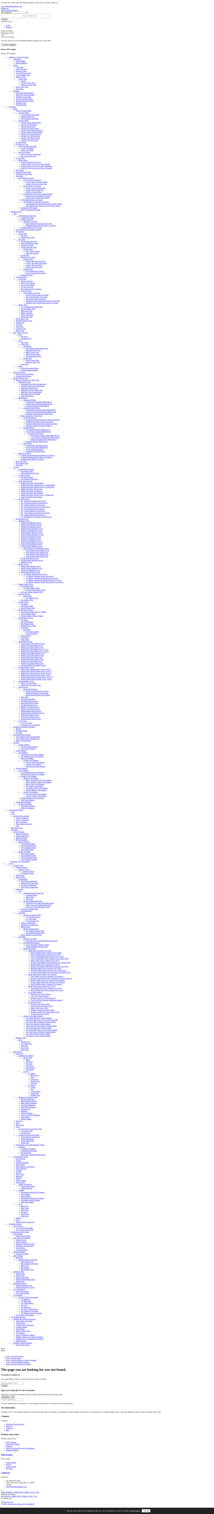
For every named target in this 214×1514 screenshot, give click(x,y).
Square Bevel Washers (23, 802)
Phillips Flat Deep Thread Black (32, 483)
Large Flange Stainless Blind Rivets (38, 432)
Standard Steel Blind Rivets (35, 451)
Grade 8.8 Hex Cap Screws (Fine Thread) (35, 164)
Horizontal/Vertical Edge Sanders (32, 1198)
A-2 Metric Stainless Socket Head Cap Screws (42, 578)
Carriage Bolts (22, 113)
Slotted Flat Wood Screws (30, 715)
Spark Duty (35, 1093)
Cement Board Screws (25, 469)
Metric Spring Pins (32, 360)
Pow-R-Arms (30, 1068)
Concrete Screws (23, 475)
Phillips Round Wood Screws (31, 711)
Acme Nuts (20, 232)
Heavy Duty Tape (22, 87)
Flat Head (24, 604)
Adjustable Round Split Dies (32, 893)
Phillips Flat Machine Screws (31, 523)
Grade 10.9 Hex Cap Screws (31, 162)
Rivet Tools (20, 1125)
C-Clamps (30, 1073)
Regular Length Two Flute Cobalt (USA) (45, 1012)
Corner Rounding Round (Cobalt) (37, 945)
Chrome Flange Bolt (28, 127)
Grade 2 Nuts (27, 259)
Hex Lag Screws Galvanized (31, 154)
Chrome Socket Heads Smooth (31, 132)
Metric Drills (25, 927)
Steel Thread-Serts (27, 396)
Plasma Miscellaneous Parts (25, 1279)
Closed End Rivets (28, 418)
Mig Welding (17, 1256)
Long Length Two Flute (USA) (42, 1006)
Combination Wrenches (29, 1151)
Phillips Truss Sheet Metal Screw (32, 655)
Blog (7, 1430)
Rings (19, 366)
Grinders (19, 1171)
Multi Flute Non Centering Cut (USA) (40, 986)
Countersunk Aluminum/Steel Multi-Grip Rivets (37, 455)
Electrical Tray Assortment (20, 861)
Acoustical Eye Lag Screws (30, 725)
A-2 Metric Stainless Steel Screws (34, 574)
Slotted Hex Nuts (27, 275)
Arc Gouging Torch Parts (25, 1230)
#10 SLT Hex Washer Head (35, 590)
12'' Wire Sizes (31, 919)
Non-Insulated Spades (28, 856)
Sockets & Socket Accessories (27, 1135)
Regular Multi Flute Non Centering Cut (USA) (47, 990)
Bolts (14, 109)
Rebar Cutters (20, 877)
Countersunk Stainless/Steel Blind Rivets (45, 436)
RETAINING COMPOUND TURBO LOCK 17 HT (19, 1496)
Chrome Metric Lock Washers (36, 790)
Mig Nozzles (25, 1268)
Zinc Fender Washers (28, 749)
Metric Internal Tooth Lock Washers (38, 782)
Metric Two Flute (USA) (39, 1008)
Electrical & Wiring (14, 810)
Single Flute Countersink (29, 883)
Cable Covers (20, 1323)
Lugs (12, 814)
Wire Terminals (17, 832)
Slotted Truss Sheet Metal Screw (32, 663)
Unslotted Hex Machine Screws (32, 547)
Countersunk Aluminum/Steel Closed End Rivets (43, 420)
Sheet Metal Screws (24, 642)
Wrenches (20, 1147)
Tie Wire (19, 733)
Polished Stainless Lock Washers (32, 798)
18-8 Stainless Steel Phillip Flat (37, 556)
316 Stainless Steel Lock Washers (32, 772)
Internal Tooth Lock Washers (36, 796)
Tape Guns (19, 89)
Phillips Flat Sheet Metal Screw (32, 646)
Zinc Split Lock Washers (34, 786)
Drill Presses (20, 1165)
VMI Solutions (11, 1442)
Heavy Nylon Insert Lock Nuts (36, 297)
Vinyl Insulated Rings (28, 848)
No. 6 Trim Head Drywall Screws (33, 509)
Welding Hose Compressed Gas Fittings (29, 1339)
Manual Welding (18, 1252)
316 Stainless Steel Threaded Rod (27, 739)
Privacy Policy (135, 1511)
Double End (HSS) (29, 939)
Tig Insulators (26, 1307)
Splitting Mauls (26, 1119)
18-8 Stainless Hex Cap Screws (32, 200)
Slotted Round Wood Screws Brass (38, 695)
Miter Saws (25, 1208)
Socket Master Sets (27, 1141)
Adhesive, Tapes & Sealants (17, 57)
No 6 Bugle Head (32, 598)
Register (9, 27)
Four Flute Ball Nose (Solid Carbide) (39, 1018)
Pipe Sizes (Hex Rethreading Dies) (38, 907)
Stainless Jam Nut (27, 220)
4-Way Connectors (22, 820)
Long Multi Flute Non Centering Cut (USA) (46, 988)
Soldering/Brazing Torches (25, 1287)
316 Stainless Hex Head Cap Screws (35, 202)
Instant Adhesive (21, 63)
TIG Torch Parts (18, 1289)
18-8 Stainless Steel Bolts (30, 119)
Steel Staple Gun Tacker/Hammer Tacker (30, 1145)
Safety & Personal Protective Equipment (20, 1448)
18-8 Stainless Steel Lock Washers (33, 774)
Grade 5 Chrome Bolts (33, 192)
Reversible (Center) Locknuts (31, 289)
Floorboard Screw (22, 519)
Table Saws (25, 1216)
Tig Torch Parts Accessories (27, 1297)
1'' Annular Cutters (27, 871)
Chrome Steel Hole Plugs (25, 374)
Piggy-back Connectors (24, 824)
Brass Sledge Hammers (29, 1103)
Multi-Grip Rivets (23, 453)
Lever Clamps (35, 1091)
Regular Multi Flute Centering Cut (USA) (45, 965)
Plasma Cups (20, 1276)
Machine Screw (16, 212)
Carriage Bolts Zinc (28, 117)
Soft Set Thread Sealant (24, 99)
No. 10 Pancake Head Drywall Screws (34, 503)
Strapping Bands (21, 731)
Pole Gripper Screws (24, 610)
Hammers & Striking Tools (27, 1097)
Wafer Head (25, 640)
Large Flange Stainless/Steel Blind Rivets (45, 438)
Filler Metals (17, 1234)
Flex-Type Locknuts (28, 283)
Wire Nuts (14, 830)
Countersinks (22, 879)
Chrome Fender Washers (29, 747)
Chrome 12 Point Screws (29, 140)
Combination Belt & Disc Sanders (33, 1192)
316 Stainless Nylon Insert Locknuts (28, 230)
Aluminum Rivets (28, 400)
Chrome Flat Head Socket (30, 129)
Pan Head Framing (32, 632)
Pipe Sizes (29, 899)
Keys (19, 335)
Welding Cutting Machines (21, 1343)
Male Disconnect (21, 840)
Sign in (8, 1464)
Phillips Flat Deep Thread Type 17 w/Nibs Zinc (37, 487)
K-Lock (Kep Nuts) (28, 285)
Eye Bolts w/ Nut (22, 144)
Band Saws (24, 1206)
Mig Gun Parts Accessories (26, 1260)
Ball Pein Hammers (27, 1099)
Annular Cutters (23, 869)
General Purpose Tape (23, 73)
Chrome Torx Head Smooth (30, 136)
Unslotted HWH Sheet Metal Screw (33, 665)
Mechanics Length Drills (29, 925)
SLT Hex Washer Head (30, 588)
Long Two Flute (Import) (40, 996)
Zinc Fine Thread (32, 253)
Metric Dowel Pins (32, 352)
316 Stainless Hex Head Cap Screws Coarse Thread (44, 204)
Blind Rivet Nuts (23, 382)
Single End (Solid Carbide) (32, 1016)
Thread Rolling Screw (25, 681)
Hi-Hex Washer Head (28, 614)
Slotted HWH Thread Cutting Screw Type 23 (37, 677)
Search (4, 1386)
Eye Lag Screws (26, 723)
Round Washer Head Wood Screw (32, 713)
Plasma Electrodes (22, 1278)
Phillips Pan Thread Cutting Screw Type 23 (36, 671)
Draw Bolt (24, 697)
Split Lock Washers (27, 800)
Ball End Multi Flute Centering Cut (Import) (46, 984)
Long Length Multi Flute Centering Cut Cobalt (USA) (50, 959)
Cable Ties (19, 1054)
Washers (15, 743)
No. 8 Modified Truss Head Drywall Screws (36, 517)
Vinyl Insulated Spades (29, 860)
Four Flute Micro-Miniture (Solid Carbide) (41, 1022)
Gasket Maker (21, 61)
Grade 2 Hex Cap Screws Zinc (36, 184)
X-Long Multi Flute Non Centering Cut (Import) (48, 982)
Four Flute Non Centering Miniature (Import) (42, 941)
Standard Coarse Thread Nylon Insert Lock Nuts (43, 301)
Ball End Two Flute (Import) (41, 994)
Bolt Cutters (20, 875)
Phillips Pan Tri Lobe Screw (31, 685)
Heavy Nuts (20, 331)
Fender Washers (23, 745)
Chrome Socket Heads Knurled (31, 130)
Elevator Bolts (21, 142)
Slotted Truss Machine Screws (31, 545)
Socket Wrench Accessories (30, 1137)
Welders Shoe (35, 1095)
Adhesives (16, 59)
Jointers (18, 1173)
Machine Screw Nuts (28, 257)
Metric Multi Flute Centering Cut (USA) (45, 961)
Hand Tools (16, 1052)
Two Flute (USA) (33, 1002)
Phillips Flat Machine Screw (31, 566)
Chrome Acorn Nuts (28, 237)
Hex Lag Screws (23, 152)
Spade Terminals (23, 852)
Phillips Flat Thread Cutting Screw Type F (36, 669)
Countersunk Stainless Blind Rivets (38, 430)
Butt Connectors (21, 822)
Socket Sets (25, 1143)
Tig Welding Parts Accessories (31, 1313)
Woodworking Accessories (25, 1222)
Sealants (15, 91)
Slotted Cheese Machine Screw (31, 568)
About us (9, 1426)
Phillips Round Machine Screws (32, 529)
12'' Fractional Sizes (33, 917)
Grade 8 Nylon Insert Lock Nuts (37, 295)
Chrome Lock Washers (29, 776)
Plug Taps (24, 1046)
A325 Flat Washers (27, 808)
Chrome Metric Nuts (28, 309)
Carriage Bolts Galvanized (30, 115)
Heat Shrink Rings (27, 850)
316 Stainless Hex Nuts (29, 241)
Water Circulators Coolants (25, 1335)
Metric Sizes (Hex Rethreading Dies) (39, 905)
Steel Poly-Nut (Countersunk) (31, 392)
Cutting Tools (17, 865)
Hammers (24, 1111)
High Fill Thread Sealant (24, 93)
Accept (146, 1511)
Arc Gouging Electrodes (24, 1228)
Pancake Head (26, 636)
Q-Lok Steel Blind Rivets (35, 449)
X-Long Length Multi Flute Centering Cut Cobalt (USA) (51, 972)
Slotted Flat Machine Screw (30, 570)
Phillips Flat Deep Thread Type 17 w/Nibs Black (38, 485)
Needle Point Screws (24, 584)
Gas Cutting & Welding (20, 1238)
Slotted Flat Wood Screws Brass (37, 693)
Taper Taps (24, 1050)
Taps (17, 826)
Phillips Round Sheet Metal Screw (33, 653)
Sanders (20, 1190)
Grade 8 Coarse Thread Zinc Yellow (38, 196)
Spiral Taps (25, 1048)
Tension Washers (21, 768)
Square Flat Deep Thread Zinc (31, 497)
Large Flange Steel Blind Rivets (37, 447)
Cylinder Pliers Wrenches (25, 1325)
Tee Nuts (19, 325)
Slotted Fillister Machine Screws (32, 535)
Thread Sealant (21, 105)
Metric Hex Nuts (26, 317)
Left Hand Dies (26, 911)
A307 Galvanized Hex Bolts (30, 210)
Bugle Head (26, 596)
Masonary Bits (21, 1038)
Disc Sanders (25, 1194)
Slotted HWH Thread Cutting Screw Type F (36, 679)
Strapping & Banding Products (23, 727)
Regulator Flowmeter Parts (25, 1244)
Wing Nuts (19, 327)
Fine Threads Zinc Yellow (35, 271)
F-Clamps (30, 1085)
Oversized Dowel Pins (33, 356)
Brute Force (35, 1075)
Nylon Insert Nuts (22, 319)
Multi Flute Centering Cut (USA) (39, 951)
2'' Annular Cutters (27, 873)
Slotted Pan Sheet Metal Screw (31, 661)
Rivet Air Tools (21, 461)
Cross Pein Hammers (28, 1105)
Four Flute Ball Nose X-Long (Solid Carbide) (42, 1020)
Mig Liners (25, 1266)
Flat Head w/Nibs (27, 471)
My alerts (9, 1468)
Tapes (14, 65)
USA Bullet (30, 1069)
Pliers (18, 1123)
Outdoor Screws (23, 594)
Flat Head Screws (27, 477)
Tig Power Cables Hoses (29, 1309)
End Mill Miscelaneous (30, 943)
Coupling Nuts (21, 329)
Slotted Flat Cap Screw (24, 174)
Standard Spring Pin (33, 362)
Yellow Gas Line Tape (28, 85)
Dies (19, 891)
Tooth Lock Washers (29, 792)
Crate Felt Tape (21, 69)
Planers (18, 1178)
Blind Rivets (21, 398)
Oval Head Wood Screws (29, 703)
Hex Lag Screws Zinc (28, 156)
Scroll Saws (25, 1214)
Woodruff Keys (26, 338)
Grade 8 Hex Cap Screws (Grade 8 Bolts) (37, 194)
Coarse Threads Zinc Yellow (36, 273)
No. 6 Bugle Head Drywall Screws (33, 505)
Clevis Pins (25, 342)
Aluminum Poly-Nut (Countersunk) (33, 384)
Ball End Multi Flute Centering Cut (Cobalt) (46, 953)
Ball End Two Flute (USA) (40, 1004)
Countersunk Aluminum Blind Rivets (39, 402)
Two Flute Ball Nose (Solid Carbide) (39, 1028)
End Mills (21, 937)
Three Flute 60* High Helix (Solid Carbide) (41, 1026)
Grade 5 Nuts (27, 249)
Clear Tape (19, 67)
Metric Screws (22, 564)
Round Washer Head (28, 608)
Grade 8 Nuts (27, 269)
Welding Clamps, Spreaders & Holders (29, 1337)
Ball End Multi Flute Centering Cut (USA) (46, 955)
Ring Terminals (22, 842)
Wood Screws (22, 687)
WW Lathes (20, 1174)
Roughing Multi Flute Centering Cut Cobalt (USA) (49, 970)
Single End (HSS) (28, 949)
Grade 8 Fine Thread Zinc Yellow (37, 198)
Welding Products (14, 1224)
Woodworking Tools (19, 1157)
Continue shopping (8, 45)
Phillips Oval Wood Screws (30, 709)
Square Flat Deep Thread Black (32, 493)
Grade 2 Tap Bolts (27, 148)
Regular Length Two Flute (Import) (43, 998)
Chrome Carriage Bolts (29, 125)
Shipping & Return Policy (15, 1424)
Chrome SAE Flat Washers (35, 762)
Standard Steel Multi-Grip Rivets (32, 459)
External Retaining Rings (29, 368)
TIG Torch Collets (22, 1291)
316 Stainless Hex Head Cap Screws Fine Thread (43, 206)
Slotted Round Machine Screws (32, 543)
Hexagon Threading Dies (29, 909)
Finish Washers (21, 751)
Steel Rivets (26, 443)
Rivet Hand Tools (22, 463)
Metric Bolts (21, 160)
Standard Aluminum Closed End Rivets (39, 422)
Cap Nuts (24, 235)
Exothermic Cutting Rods (20, 1232)
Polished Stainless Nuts (24, 321)
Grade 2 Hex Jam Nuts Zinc (35, 261)
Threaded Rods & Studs (20, 735)
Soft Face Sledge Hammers (30, 1115)
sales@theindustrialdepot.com (11, 6)
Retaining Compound (23, 97)
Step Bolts (19, 176)
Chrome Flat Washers (30, 760)
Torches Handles (21, 1250)
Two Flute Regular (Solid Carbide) (38, 1034)
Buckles (18, 729)
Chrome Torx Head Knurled (30, 134)
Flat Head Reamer (27, 622)
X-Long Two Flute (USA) (40, 1014)
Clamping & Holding (24, 1056)
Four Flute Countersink (29, 881)
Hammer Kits (25, 1109)
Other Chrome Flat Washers (35, 766)
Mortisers (19, 1176)
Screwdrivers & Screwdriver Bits (29, 1129)
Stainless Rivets (27, 428)
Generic (23, 81)
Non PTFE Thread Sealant (25, 95)
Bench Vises (26, 1058)
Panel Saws (25, 1210)
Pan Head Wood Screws (29, 705)
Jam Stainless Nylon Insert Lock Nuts (39, 224)
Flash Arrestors (21, 1240)
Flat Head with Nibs (28, 699)
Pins (19, 340)
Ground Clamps (21, 1327)
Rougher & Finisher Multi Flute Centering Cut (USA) (50, 966)
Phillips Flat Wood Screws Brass (37, 691)
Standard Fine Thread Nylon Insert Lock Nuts (42, 303)
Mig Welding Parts (27, 1270)
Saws (17, 1127)
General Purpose (31, 634)
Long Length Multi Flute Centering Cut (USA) (47, 957)
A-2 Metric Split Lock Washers (37, 788)
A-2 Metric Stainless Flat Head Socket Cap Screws (43, 580)
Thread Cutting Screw (25, 667)
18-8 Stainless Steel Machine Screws (35, 548)
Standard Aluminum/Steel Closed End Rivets (41, 424)
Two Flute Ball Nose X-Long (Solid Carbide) (42, 1030)
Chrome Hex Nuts (27, 245)
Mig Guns (19, 1258)
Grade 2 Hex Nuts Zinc (34, 267)
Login (8, 25)
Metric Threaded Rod (23, 741)
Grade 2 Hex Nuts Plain (34, 265)
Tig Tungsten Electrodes (29, 1311)
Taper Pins (24, 364)
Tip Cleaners (20, 1333)
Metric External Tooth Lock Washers (39, 780)
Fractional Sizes (31, 895)
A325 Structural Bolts (23, 111)
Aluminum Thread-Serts (29, 388)
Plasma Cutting (17, 1272)
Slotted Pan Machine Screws (31, 539)
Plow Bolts (20, 170)
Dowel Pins (26, 346)
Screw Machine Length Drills (31, 935)
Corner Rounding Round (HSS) (37, 947)
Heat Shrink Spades (28, 854)
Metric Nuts (21, 305)
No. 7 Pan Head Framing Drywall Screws (35, 513)
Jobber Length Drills (28, 923)
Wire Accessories (17, 828)
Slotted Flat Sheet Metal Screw (32, 657)
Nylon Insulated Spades (29, 858)
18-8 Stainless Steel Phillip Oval (37, 554)
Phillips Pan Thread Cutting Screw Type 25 (36, 673)
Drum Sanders (26, 1196)
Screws (15, 467)
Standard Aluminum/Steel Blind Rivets (39, 414)
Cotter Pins (25, 344)
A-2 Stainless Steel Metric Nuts (32, 307)
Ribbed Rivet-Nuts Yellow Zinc (32, 390)
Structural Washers (24, 804)
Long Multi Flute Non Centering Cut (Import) (47, 976)
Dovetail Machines (22, 1163)
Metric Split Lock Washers (35, 784)
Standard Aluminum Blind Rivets (37, 406)
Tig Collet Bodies (27, 1303)
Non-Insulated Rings (28, 844)
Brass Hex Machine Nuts (29, 243)
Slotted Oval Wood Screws (30, 717)
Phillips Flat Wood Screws (30, 707)
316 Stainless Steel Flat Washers (32, 756)
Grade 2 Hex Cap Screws (31, 180)
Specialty (34, 1083)
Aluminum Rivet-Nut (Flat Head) (32, 386)
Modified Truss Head (28, 626)
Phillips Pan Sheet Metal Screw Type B (34, 652)
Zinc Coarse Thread (33, 251)
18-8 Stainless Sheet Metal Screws (33, 644)
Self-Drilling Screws (24, 618)
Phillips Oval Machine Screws (31, 525)
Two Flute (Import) (34, 992)
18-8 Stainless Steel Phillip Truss (37, 550)
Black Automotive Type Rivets (31, 416)
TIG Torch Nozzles (22, 1293)
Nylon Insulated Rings (28, 846)
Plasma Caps (20, 1274)
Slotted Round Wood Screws (31, 719)
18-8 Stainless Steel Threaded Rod (28, 737)
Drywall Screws (23, 499)
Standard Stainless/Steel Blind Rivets (44, 440)
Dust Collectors (21, 1169)
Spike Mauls (25, 1117)
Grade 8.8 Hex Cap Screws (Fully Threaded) (36, 166)
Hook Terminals (21, 838)
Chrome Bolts (22, 121)
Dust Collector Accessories (25, 1167)
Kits (32, 1077)
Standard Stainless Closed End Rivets (39, 426)
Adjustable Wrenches (28, 1149)
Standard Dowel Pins (33, 350)
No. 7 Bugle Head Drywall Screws (33, 511)
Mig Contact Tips (27, 1262)
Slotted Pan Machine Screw (30, 572)
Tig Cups (24, 1305)
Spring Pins (26, 358)
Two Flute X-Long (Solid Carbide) (38, 1036)
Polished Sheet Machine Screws (32, 560)
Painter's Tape (21, 77)
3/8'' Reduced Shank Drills (35, 933)
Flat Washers (21, 753)
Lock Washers (22, 770)
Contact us (4, 8)
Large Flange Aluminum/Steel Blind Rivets (41, 412)
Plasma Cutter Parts (23, 1345)
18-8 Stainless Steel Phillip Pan (37, 552)
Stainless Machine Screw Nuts (31, 228)
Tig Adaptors (25, 1299)
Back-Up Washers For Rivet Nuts (27, 380)
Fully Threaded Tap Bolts (26, 146)
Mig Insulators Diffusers (29, 1264)
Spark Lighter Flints (23, 1331)
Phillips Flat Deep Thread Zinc (32, 489)
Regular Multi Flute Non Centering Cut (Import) (48, 980)
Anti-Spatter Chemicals (24, 1321)
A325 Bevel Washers (28, 806)
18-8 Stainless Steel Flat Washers (32, 755)
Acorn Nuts (21, 234)
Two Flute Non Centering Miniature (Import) (47, 1000)
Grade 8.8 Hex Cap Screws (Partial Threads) (36, 168)
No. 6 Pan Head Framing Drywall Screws (35, 507)
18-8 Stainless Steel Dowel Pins (37, 348)
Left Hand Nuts (21, 277)
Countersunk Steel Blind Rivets (37, 445)
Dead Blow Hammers (28, 1107)
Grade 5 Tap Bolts (27, 150)
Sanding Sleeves (26, 1188)
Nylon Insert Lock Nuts (30, 293)
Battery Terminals (22, 834)
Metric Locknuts (26, 313)
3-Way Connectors (22, 818)
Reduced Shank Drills (30, 929)
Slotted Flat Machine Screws (31, 537)
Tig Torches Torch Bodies (25, 1315)
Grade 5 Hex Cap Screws (31, 186)
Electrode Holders (22, 1254)
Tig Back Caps (26, 1301)
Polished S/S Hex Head (29, 208)
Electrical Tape (21, 71)
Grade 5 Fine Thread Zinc (35, 190)
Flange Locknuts (26, 281)
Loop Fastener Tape (23, 75)
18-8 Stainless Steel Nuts (26, 216)
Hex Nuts (20, 239)
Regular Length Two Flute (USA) (42, 1010)
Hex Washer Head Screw (29, 479)
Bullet (28, 1060)
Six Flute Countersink (28, 885)
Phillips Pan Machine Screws (31, 527)
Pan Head (25, 630)
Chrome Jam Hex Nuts (29, 247)
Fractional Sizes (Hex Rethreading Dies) (40, 903)
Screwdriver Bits (27, 1131)
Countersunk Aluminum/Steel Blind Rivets (41, 410)
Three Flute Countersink (29, 887)
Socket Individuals (27, 1139)
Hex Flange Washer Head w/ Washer (33, 612)
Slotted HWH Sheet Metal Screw (32, 659)
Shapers (18, 1218)
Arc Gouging (17, 1226)
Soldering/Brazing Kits (24, 1285)
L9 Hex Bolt (20, 158)
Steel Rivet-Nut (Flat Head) (30, 394)
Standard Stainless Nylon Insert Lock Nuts (41, 226)
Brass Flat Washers (27, 758)
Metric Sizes (30, 897)
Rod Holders (20, 1329)
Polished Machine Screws (30, 558)
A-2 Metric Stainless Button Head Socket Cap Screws (44, 582)
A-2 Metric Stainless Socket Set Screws (40, 576)
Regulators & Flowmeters (25, 1246)
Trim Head (24, 638)
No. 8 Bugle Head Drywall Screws (33, 515)
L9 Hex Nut (25, 255)
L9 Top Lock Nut (27, 287)
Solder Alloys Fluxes (23, 1236)
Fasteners (11, 107)
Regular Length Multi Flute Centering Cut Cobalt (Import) (51, 978)
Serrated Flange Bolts (23, 172)
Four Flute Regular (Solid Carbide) (38, 1024)
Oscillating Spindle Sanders (30, 1200)
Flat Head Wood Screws (29, 701)
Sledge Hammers (27, 1113)
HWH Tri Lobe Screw (29, 683)
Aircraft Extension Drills (31, 915)
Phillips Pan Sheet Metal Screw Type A (34, 650)
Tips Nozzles (20, 1248)
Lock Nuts (21, 279)
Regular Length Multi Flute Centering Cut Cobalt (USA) (51, 963)
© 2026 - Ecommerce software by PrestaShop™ (18, 1504)
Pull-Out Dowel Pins (33, 354)
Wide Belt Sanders (27, 1202)
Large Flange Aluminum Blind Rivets (39, 404)
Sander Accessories (24, 1184)
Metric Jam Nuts (26, 311)
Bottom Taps (25, 1042)
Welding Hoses (21, 1341)
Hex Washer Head (27, 586)
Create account (11, 1466)
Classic (33, 1087)
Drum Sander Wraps (28, 1186)
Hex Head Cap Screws (25, 178)
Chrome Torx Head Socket (30, 138)
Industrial (29, 1062)
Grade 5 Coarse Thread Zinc (36, 188)
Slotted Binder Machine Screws (32, 533)
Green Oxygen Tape (28, 83)
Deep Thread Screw (24, 481)
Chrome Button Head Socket (31, 123)
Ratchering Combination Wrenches (33, 1155)
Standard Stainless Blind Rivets (37, 442)
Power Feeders (21, 1180)
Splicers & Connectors (20, 816)
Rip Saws (24, 1212)
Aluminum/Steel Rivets (30, 408)
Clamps (25, 1071)
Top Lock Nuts (26, 291)
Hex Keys (24, 337)
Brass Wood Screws (29, 689)
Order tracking (11, 1462)
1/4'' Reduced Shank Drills (35, 931)
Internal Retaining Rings (29, 370)
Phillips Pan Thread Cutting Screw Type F (36, 675)
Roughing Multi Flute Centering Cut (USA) (46, 968)
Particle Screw (22, 602)
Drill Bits (20, 913)
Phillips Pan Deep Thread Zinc (31, 491)
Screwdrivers (25, 1133)
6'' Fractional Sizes (32, 921)
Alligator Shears (21, 867)
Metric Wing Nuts (27, 315)
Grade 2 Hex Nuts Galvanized (36, 263)
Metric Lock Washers (29, 778)
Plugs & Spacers (18, 372)
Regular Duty (35, 1081)
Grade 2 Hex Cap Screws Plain (36, 182)
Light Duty (30, 1066)
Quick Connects (21, 1242)
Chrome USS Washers (33, 764)
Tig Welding (16, 1295)
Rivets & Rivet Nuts (19, 378)
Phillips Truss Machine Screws (31, 531)
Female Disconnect (22, 836)
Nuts (14, 214)
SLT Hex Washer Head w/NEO (32, 592)
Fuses (13, 812)
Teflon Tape (21, 79)
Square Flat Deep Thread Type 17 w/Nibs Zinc (37, 495)
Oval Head (24, 628)
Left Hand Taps (26, 1044)
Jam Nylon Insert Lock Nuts (36, 299)
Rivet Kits (19, 465)
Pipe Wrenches (26, 1153)
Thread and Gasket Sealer (25, 101)
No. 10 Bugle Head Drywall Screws (33, 501)
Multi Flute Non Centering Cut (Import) (41, 974)
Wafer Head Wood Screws (30, 473)
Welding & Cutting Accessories (23, 1319)
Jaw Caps (29, 1064)
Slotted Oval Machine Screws (31, 541)
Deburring (19, 889)
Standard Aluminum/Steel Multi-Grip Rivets (36, 457)
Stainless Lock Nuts (29, 222)
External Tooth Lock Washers (36, 794)
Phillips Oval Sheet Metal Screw (32, 648)
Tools (9, 863)
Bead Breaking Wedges (29, 1101)
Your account (6, 1454)
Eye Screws (21, 721)
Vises (17, 1220)
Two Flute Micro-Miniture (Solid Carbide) (41, 1032)
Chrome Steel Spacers (23, 376)
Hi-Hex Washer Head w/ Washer (32, 616)
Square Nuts (20, 323)
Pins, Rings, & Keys (19, 333)
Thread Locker (21, 103)
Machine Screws (23, 521)
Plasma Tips (20, 1281)
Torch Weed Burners (18, 1317)
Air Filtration (20, 1159)
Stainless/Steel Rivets (34, 434)
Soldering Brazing (18, 1283)
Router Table (20, 1182)
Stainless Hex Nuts (27, 218)
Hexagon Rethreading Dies (31, 901)
